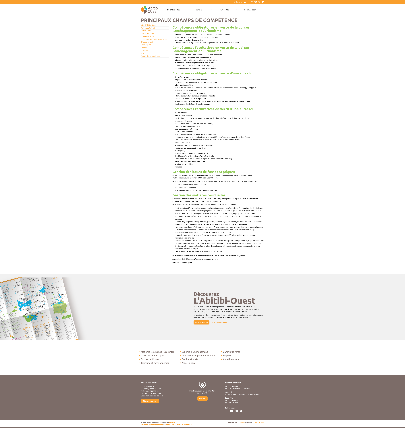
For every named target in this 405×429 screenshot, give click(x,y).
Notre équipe (146, 45)
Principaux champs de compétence (154, 39)
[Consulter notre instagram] (259, 2)
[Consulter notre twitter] (263, 2)
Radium (241, 422)
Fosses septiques (150, 359)
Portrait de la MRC (148, 28)
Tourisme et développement (155, 363)
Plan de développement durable (198, 355)
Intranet (172, 422)
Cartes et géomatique (152, 355)
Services (199, 10)
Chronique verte (231, 351)
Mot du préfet (146, 31)
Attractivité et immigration (151, 56)
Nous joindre (188, 363)
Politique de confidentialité (152, 425)
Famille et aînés (190, 359)
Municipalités (225, 10)
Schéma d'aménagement (195, 351)
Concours (144, 50)
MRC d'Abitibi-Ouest (173, 10)
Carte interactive (201, 322)
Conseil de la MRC (147, 33)
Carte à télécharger (219, 322)
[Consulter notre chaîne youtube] (255, 2)
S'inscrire (202, 398)
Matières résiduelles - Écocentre (157, 351)
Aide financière (231, 359)
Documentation (250, 10)
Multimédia (145, 48)
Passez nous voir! (150, 401)
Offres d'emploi (147, 42)
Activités (144, 53)
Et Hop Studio (258, 422)
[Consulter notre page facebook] (252, 2)
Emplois (227, 355)
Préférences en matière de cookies (178, 425)
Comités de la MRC (148, 36)
